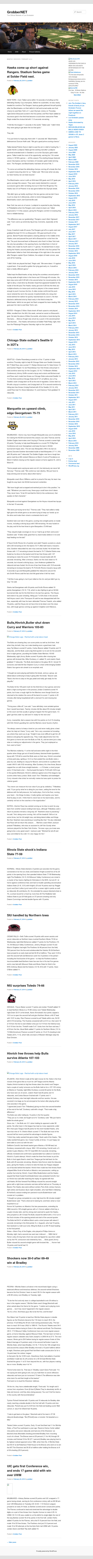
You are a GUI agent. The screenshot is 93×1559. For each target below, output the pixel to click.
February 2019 (73, 183)
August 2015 (73, 284)
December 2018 (74, 188)
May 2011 (72, 407)
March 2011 (72, 412)
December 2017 (74, 217)
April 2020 (72, 157)
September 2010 (74, 426)
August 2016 (73, 256)
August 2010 (73, 429)
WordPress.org (74, 466)
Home (10, 52)
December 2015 (74, 275)
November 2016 (74, 248)
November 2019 (74, 167)
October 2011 (73, 395)
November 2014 (74, 306)
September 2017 (74, 224)
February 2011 (73, 414)
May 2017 (72, 234)
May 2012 (72, 378)
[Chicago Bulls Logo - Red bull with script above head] (27, 637)
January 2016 (73, 272)
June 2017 (72, 232)
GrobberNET (17, 11)
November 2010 (74, 421)
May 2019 (72, 179)
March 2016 (72, 268)
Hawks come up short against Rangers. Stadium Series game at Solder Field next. (28, 71)
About (24, 52)
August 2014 (73, 313)
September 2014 (74, 311)
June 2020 (72, 152)
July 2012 (72, 373)
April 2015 (72, 294)
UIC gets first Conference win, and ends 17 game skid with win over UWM (29, 1470)
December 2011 (74, 390)
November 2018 (74, 191)
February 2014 (73, 328)
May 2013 (72, 349)
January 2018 (73, 215)
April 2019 (72, 181)
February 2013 (73, 356)
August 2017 (73, 227)
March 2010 (72, 441)
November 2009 (74, 450)
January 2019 (73, 186)
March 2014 (72, 325)
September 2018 (74, 195)
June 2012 (72, 376)
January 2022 (73, 147)
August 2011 (73, 400)
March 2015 (72, 296)
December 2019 (74, 164)
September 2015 (74, 282)
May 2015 (72, 292)
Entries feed (73, 461)
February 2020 (73, 162)
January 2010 (73, 445)
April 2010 (72, 438)
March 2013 (72, 354)
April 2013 (72, 352)
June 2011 (72, 405)
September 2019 (74, 171)
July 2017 (72, 229)
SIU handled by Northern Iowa (28, 915)
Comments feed (74, 463)
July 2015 (72, 287)
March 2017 (72, 239)
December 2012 (74, 361)
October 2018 (73, 193)
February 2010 (73, 443)
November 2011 (74, 392)
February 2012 (73, 385)
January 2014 (73, 330)
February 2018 (73, 212)
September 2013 (74, 340)
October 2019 (73, 169)
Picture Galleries (34, 52)
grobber (30, 80)
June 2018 (72, 203)
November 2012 (74, 364)
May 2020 (72, 155)
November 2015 (74, 277)
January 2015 (73, 301)
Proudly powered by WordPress (46, 1551)
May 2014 (72, 320)
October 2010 (73, 424)
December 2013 (74, 332)
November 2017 (74, 219)
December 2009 (74, 448)
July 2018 (72, 200)
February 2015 (73, 299)
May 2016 (72, 263)
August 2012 (73, 371)
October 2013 (73, 337)
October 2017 (73, 222)
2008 (16, 52)
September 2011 (74, 397)
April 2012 (72, 380)
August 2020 (73, 150)
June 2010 (72, 433)
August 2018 (73, 198)
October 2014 (73, 308)
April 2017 (72, 236)
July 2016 (72, 258)
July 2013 (72, 344)
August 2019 (73, 174)
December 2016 (74, 246)
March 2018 (72, 210)
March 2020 (72, 159)
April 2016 (72, 265)
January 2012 (73, 388)
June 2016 (72, 260)
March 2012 (72, 383)
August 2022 (73, 145)
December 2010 (74, 419)
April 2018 (72, 207)
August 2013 (73, 342)
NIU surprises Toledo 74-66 (25, 985)
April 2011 (72, 409)
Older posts (11, 1542)
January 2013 (73, 359)
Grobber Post (17, 330)
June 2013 (72, 347)
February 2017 (73, 241)
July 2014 (72, 316)
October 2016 (73, 251)
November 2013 (74, 335)
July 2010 (72, 431)
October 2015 (73, 280)
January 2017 (73, 243)
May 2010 (72, 436)
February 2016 (73, 270)
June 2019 (72, 176)
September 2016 (74, 253)
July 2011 (72, 402)
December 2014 (74, 304)
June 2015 (72, 289)
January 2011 (73, 416)
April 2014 (72, 323)
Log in (71, 459)
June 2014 (72, 318)
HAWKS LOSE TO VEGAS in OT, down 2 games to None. (76, 134)
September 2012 (74, 368)
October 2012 (73, 366)
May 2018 (72, 205)
